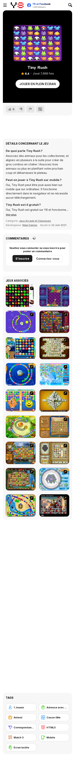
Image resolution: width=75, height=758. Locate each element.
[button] (11, 215)
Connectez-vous (47, 258)
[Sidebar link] (5, 5)
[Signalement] (30, 109)
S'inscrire (22, 258)
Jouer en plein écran (37, 84)
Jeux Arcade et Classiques (35, 220)
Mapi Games (29, 225)
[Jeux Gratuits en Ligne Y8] (17, 5)
